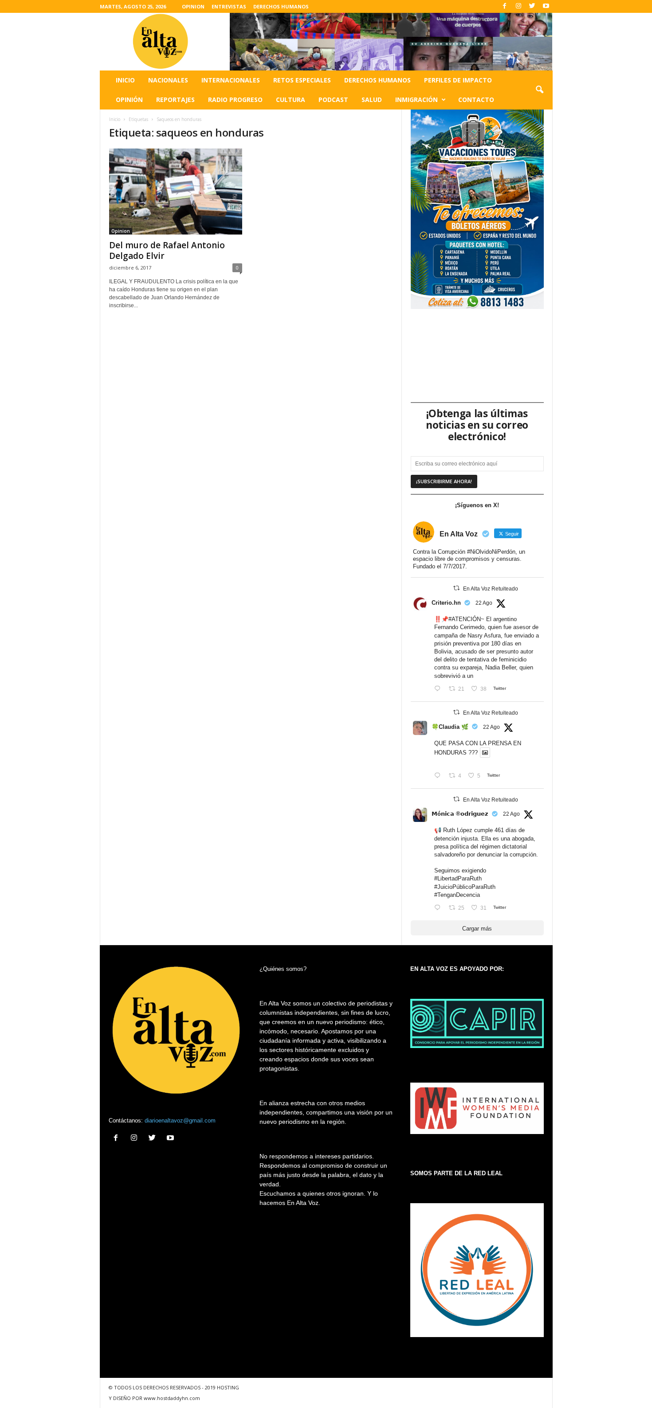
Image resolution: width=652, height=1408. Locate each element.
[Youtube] (546, 6)
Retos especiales (302, 80)
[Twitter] (532, 6)
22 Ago (483, 603)
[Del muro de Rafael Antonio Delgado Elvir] (175, 192)
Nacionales (168, 80)
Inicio (125, 80)
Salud (371, 99)
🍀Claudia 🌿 (450, 727)
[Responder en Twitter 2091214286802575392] (439, 908)
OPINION (193, 6)
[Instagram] (518, 6)
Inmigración (416, 99)
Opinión (129, 99)
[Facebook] (504, 6)
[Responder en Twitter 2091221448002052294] (439, 776)
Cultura (290, 99)
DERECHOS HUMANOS (281, 6)
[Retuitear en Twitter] (456, 588)
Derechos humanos (377, 80)
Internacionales (230, 80)
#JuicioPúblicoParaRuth (464, 887)
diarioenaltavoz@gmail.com (180, 1120)
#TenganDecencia (457, 895)
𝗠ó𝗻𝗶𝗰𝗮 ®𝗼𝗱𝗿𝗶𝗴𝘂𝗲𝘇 (460, 813)
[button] (539, 90)
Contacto (476, 99)
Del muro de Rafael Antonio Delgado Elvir (167, 250)
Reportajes (175, 99)
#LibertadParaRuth (458, 878)
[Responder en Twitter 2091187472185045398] (439, 689)
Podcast (333, 99)
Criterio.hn (446, 602)
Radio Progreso (235, 99)
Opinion (120, 231)
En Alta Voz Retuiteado (490, 589)
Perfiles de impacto (458, 80)
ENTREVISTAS (229, 6)
